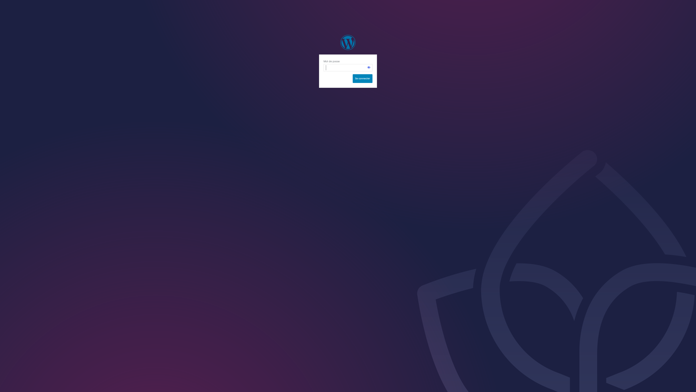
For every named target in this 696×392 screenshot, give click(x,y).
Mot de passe (332, 61)
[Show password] (368, 67)
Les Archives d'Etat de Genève (348, 42)
